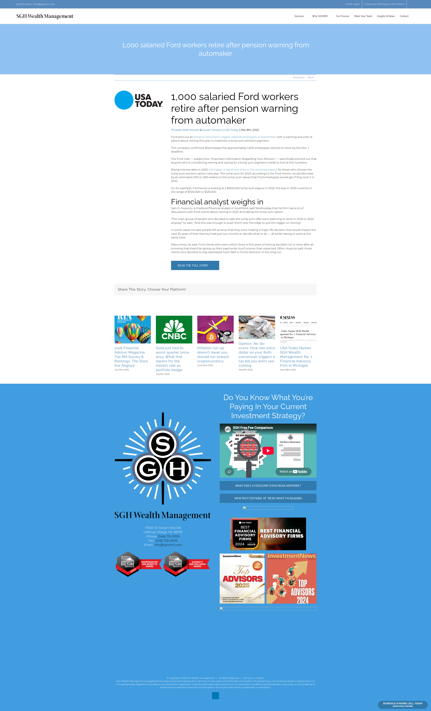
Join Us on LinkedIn (253, 678)
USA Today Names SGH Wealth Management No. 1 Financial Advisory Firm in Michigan (296, 357)
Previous (298, 77)
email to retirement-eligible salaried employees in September (235, 137)
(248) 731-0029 (168, 536)
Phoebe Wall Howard (185, 129)
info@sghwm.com (44, 4)
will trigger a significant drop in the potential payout (242, 169)
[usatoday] (138, 91)
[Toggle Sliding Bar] (415, 16)
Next (311, 77)
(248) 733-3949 (166, 540)
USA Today (231, 129)
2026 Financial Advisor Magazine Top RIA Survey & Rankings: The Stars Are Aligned (131, 357)
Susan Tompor (212, 129)
